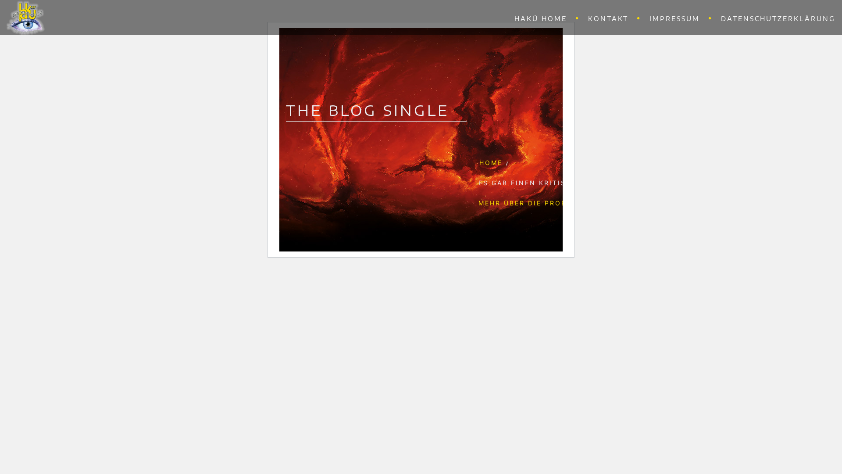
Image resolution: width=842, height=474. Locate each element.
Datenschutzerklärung (778, 18)
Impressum (674, 18)
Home (491, 162)
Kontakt (608, 18)
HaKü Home (540, 18)
